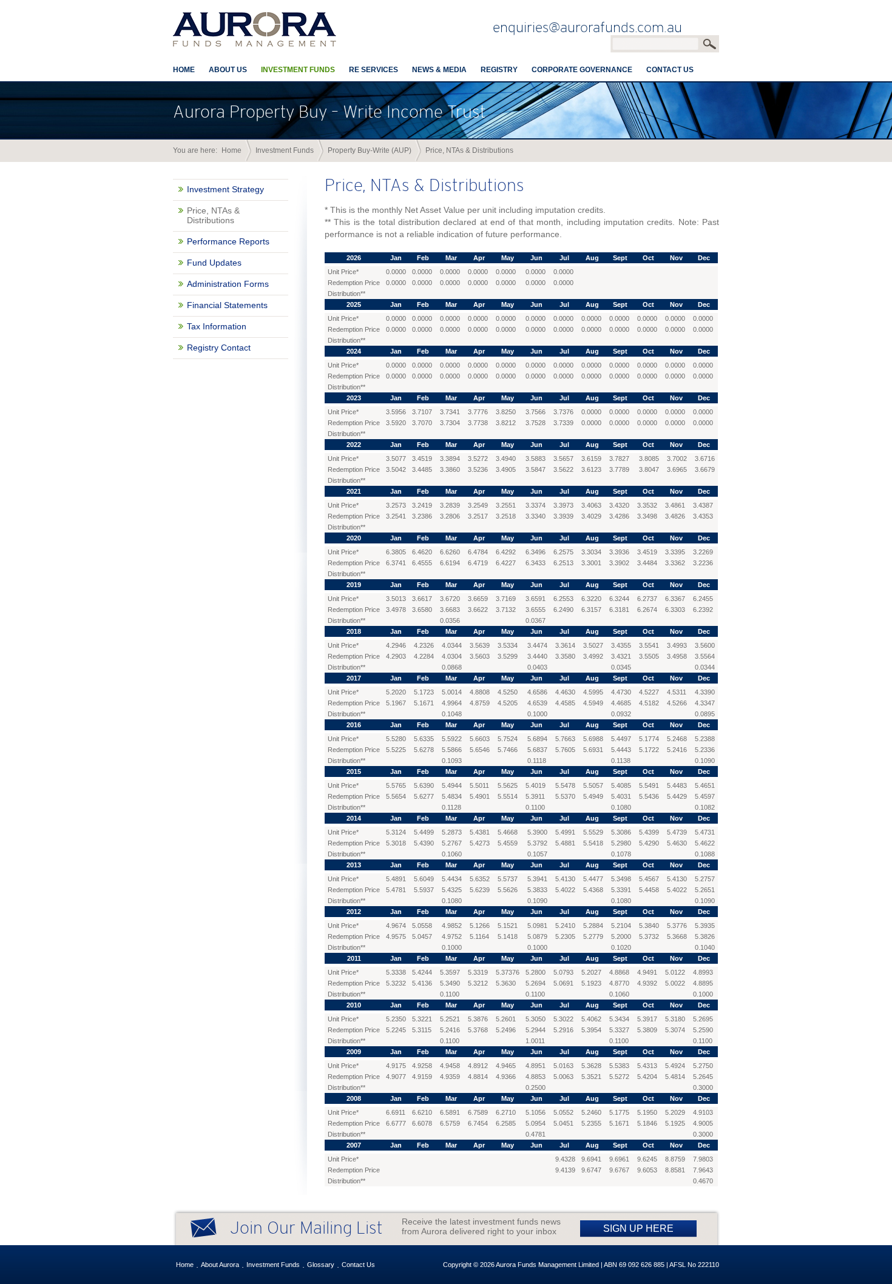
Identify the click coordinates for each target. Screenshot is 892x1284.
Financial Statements (227, 305)
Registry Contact (219, 347)
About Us (228, 70)
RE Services (373, 70)
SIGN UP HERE (638, 1228)
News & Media (439, 70)
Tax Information (216, 326)
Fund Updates (214, 262)
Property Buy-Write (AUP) (369, 150)
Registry (499, 70)
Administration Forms (228, 284)
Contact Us (670, 70)
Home (184, 70)
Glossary (320, 1264)
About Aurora (220, 1264)
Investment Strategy (225, 189)
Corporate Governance (582, 70)
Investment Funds (298, 70)
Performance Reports (228, 241)
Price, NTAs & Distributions (213, 215)
